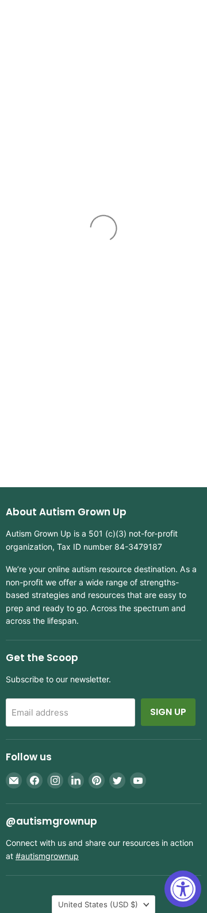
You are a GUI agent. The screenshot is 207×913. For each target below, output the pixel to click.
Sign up (168, 711)
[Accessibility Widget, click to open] (182, 889)
